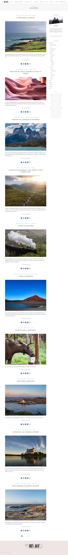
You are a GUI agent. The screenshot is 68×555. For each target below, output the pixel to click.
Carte (46, 1)
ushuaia (56, 117)
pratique (55, 108)
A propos (51, 1)
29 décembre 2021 (25, 487)
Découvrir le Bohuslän (25, 381)
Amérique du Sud (28, 1)
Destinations (18, 15)
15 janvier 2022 (26, 433)
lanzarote (58, 104)
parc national (59, 107)
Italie (51, 72)
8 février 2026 (26, 19)
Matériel (51, 84)
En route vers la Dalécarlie (25, 330)
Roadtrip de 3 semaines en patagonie (25, 119)
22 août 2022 (25, 173)
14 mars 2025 (25, 75)
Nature (30, 15)
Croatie (51, 56)
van (59, 117)
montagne (53, 105)
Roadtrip (33, 15)
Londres (51, 76)
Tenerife (52, 64)
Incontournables (54, 101)
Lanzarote (28, 274)
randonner (58, 110)
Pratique (41, 1)
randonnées (58, 111)
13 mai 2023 (26, 121)
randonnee (60, 108)
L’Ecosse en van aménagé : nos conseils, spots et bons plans (26, 171)
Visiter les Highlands (26, 226)
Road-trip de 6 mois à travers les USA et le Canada (25, 72)
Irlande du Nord (52, 70)
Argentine (22, 117)
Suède (32, 327)
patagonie (51, 108)
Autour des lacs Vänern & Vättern (26, 432)
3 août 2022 (25, 227)
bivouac (56, 95)
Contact (57, 1)
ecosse (60, 98)
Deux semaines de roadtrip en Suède (25, 486)
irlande (59, 101)
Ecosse (18, 167)
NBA (60, 105)
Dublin (56, 98)
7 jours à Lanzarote (25, 276)
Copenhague (52, 54)
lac (55, 104)
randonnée (53, 111)
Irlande (26, 15)
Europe (35, 1)
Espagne (20, 274)
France (51, 66)
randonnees (53, 110)
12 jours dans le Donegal (25, 18)
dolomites (52, 98)
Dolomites (53, 74)
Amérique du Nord (18, 1)
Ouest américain (53, 107)
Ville (35, 483)
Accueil (11, 1)
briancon (60, 95)
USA (34, 69)
